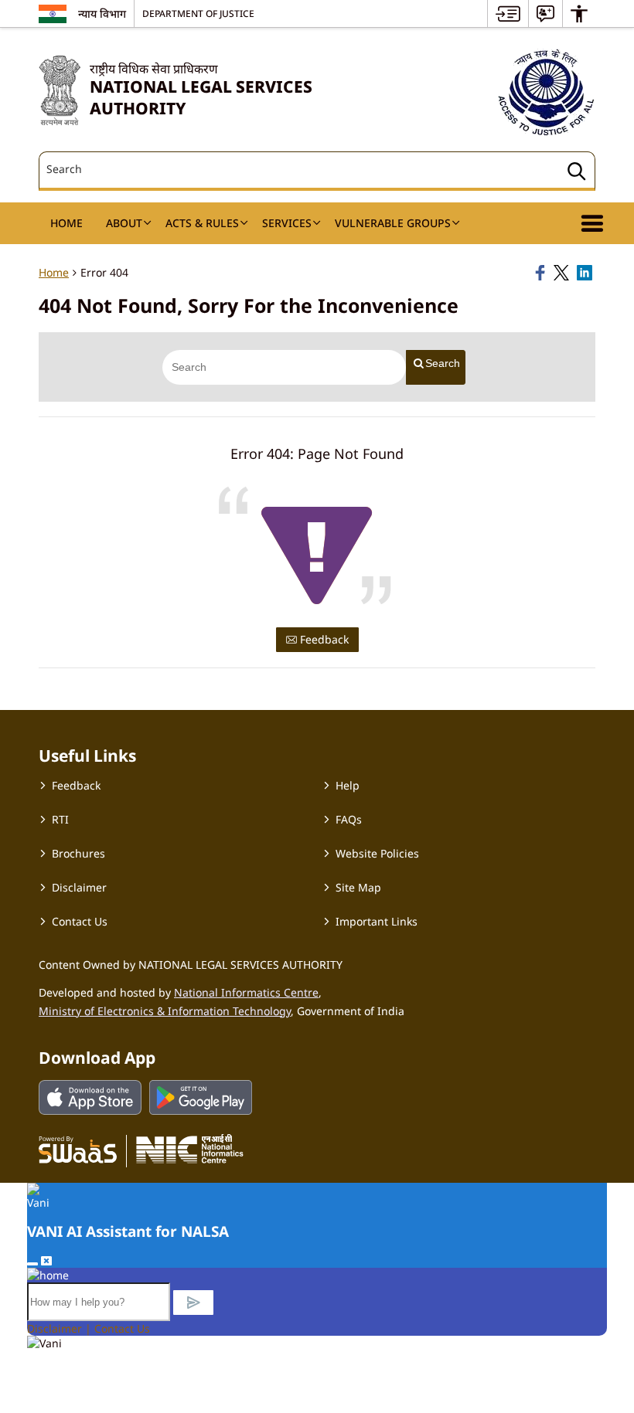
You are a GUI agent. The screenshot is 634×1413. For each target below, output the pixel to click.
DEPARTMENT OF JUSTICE (198, 13)
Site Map (358, 887)
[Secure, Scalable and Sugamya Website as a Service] (78, 1148)
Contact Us (79, 921)
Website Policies (377, 853)
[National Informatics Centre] (190, 1148)
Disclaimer (79, 887)
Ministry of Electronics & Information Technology (165, 1011)
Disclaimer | (60, 1328)
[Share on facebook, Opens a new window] (542, 272)
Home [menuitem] (66, 223)
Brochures (78, 853)
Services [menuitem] (287, 223)
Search (442, 363)
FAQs (349, 819)
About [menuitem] (124, 223)
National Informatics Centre (246, 992)
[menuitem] (508, 13)
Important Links (377, 921)
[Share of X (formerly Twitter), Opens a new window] (563, 272)
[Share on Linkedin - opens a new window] (586, 272)
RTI (60, 819)
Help (348, 785)
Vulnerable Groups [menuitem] (393, 223)
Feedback (323, 639)
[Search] (576, 173)
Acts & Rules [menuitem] (202, 223)
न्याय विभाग (102, 13)
